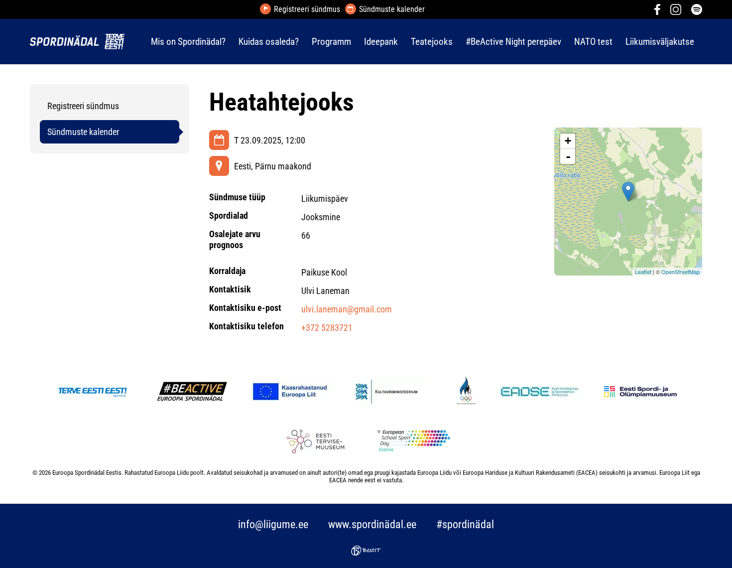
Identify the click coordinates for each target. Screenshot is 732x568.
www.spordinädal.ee (372, 524)
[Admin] (3, 6)
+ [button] (568, 141)
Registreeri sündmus (307, 9)
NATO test (593, 41)
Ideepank (381, 41)
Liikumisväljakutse (659, 41)
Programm (331, 41)
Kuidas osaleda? (269, 41)
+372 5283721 (327, 327)
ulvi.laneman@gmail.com (346, 309)
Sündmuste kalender (392, 9)
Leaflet (643, 272)
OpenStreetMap (680, 272)
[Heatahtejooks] (628, 191)
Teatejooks (432, 41)
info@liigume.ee (273, 524)
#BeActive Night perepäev (513, 41)
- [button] (568, 156)
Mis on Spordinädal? (188, 41)
